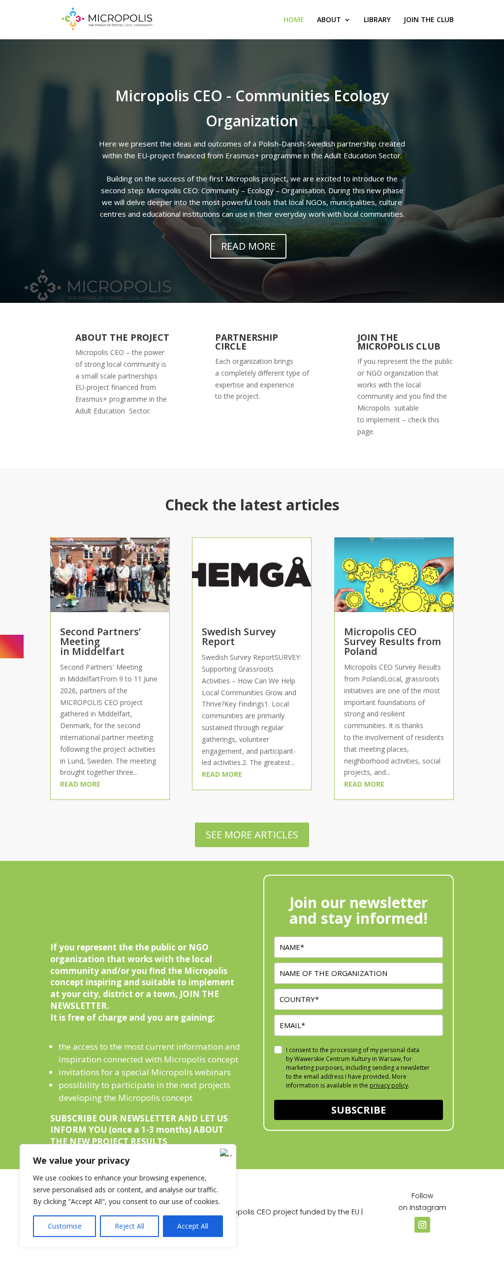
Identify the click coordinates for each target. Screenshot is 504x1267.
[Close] (226, 1152)
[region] (128, 1195)
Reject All (129, 1226)
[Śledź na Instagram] (422, 1225)
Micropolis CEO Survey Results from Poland (392, 641)
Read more (80, 784)
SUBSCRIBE (358, 1110)
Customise (65, 1226)
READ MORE (248, 246)
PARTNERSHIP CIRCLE (246, 341)
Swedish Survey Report (239, 636)
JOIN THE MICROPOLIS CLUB (399, 341)
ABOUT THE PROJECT (122, 337)
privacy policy (389, 1085)
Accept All (192, 1226)
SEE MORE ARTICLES (252, 834)
